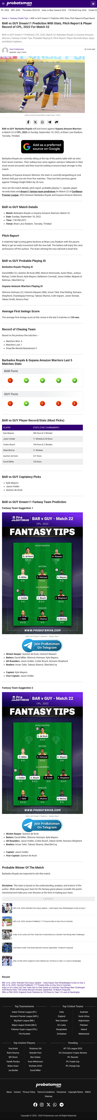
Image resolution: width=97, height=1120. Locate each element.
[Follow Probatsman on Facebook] (35, 1106)
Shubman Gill (35, 1048)
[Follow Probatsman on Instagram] (42, 1106)
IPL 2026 (5, 10)
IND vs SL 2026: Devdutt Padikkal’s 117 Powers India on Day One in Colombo (43, 921)
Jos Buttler (13, 1070)
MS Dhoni (13, 1057)
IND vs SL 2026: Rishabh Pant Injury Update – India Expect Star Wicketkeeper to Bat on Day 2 (49, 908)
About (9, 1092)
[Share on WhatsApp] (42, 122)
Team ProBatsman (16, 49)
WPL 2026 (15, 10)
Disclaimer (61, 1092)
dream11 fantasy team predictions (37, 191)
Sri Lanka (61, 1025)
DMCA (88, 1092)
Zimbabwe (61, 1034)
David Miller (35, 1070)
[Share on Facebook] (28, 122)
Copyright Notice (75, 1092)
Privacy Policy (29, 1092)
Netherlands (84, 1034)
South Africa (83, 1016)
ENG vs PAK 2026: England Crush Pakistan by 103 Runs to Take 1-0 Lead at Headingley (47, 961)
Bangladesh (61, 1029)
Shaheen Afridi (35, 1066)
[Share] (56, 122)
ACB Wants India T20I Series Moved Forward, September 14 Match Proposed (43, 948)
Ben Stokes (35, 1057)
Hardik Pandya (13, 1061)
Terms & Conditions (46, 1092)
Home (4, 18)
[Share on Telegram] (49, 122)
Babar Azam (13, 1066)
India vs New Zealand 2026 (54, 10)
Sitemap (48, 1096)
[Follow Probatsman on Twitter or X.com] (48, 1106)
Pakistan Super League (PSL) (24, 1029)
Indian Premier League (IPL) (24, 1012)
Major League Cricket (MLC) (24, 1025)
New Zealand (61, 1020)
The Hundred (24, 1034)
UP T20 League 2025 (72, 1048)
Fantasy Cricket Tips (19, 18)
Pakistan (84, 1025)
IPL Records (72, 1057)
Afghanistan (83, 1020)
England (61, 1016)
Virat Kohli (13, 1048)
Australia (84, 1012)
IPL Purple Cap (72, 1061)
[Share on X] (35, 122)
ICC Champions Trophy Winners (73, 1053)
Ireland (84, 1029)
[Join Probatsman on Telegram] (62, 1106)
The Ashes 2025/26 (31, 10)
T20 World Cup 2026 (77, 10)
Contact (17, 1092)
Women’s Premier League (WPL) (24, 1016)
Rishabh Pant (35, 1053)
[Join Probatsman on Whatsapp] (55, 1106)
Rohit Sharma (13, 1053)
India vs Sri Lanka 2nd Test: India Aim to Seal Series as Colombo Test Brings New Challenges (48, 935)
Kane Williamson (35, 1061)
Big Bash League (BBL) (24, 1020)
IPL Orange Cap (73, 1066)
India (61, 1012)
